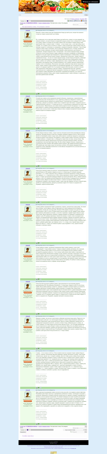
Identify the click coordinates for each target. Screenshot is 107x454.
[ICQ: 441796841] (39, 93)
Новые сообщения (75, 18)
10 (54, 390)
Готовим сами (22, 23)
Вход (33, 3)
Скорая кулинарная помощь (44, 23)
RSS (69, 1)
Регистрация (28, 3)
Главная (23, 3)
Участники (82, 18)
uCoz (56, 443)
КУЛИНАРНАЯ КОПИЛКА (31, 23)
